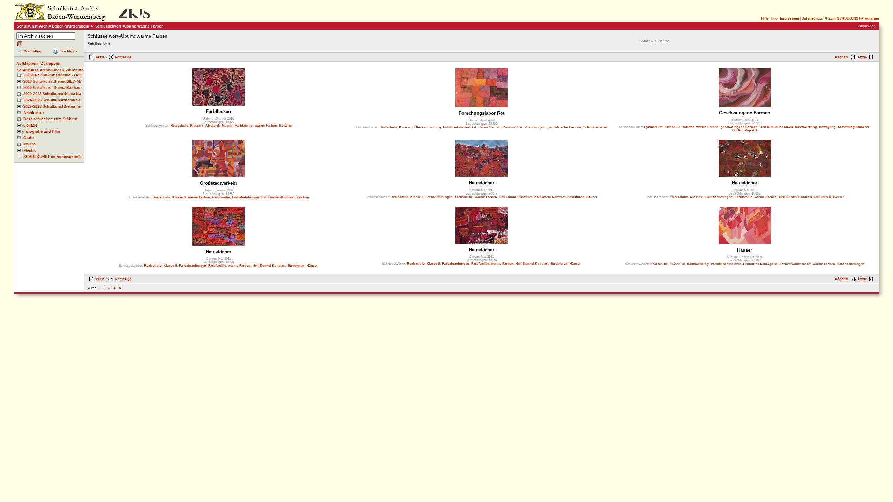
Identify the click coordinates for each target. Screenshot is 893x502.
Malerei (29, 144)
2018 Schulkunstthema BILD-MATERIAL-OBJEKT (68, 81)
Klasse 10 (677, 264)
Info (774, 18)
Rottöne (285, 125)
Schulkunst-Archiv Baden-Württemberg (53, 26)
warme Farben (266, 125)
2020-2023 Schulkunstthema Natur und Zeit (63, 94)
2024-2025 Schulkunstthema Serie (54, 100)
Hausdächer (481, 182)
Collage (30, 125)
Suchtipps (68, 51)
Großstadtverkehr (218, 183)
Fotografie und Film (41, 131)
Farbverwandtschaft (795, 264)
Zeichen (303, 197)
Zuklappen (50, 63)
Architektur (33, 113)
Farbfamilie (244, 125)
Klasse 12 (672, 127)
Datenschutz (812, 18)
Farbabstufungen (531, 127)
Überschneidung (427, 127)
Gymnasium (653, 127)
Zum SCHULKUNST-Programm (853, 18)
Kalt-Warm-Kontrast (549, 197)
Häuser (592, 197)
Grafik (29, 138)
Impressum (789, 18)
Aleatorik (212, 125)
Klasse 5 (405, 127)
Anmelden (867, 26)
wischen (602, 127)
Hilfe (765, 18)
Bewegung (827, 127)
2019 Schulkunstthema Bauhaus (53, 87)
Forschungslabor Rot (481, 113)
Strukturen (576, 197)
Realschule (179, 125)
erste (100, 57)
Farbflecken (218, 111)
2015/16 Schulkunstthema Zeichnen (56, 75)
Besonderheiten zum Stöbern (50, 119)
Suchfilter (32, 51)
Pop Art (751, 130)
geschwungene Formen (739, 127)
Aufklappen (27, 63)
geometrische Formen (564, 127)
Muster (227, 125)
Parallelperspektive (726, 264)
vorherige (123, 57)
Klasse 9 (196, 125)
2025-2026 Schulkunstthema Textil (54, 106)
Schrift (588, 127)
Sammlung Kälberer (853, 127)
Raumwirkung (806, 127)
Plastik (29, 150)
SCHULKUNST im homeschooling (54, 156)
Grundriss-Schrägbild (760, 264)
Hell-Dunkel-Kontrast (459, 127)
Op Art (737, 130)
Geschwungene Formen (744, 112)
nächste (842, 57)
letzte (862, 57)
